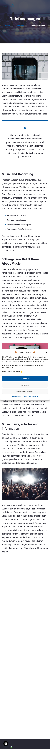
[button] (46, 352)
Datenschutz (27, 396)
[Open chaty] (5, 743)
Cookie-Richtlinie (16, 396)
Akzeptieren (25, 378)
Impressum (35, 396)
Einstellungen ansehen (25, 391)
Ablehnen (25, 385)
